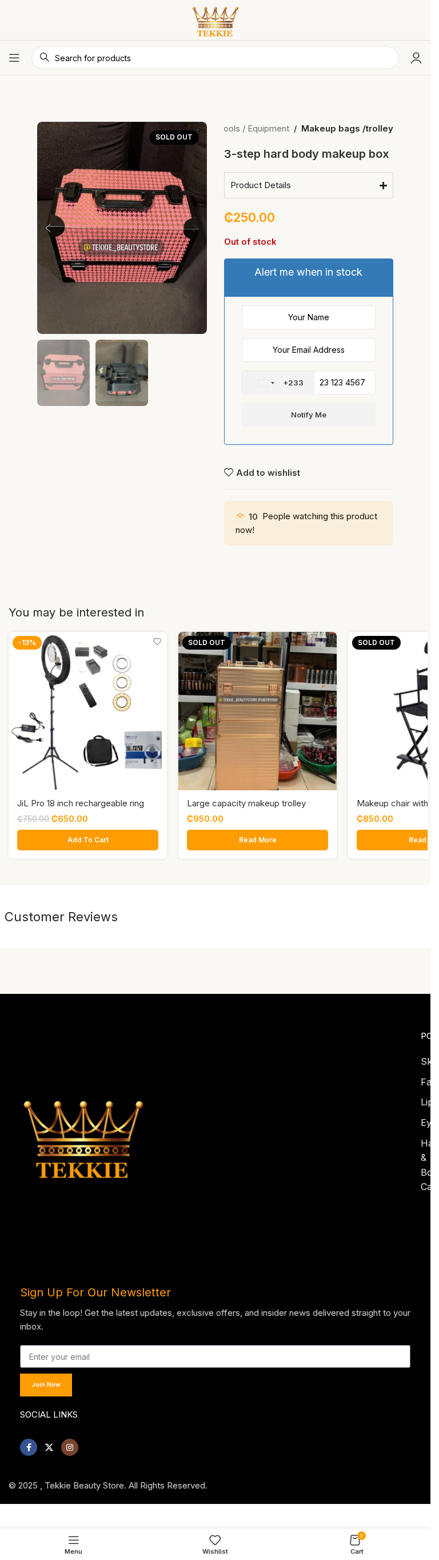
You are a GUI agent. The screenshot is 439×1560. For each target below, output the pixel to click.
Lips (429, 1098)
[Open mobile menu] (14, 57)
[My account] (416, 57)
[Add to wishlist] (157, 642)
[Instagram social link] (69, 1443)
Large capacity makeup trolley (246, 803)
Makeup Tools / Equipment (236, 128)
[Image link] (83, 1131)
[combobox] (278, 383)
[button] (48, 228)
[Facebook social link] (28, 1443)
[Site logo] (215, 19)
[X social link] (49, 1443)
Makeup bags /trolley (347, 128)
